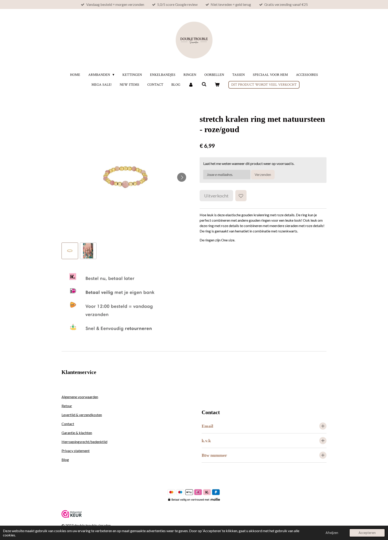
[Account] (190, 85)
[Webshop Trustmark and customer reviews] (72, 516)
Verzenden (263, 174)
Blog (65, 459)
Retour (67, 406)
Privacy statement (76, 450)
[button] (70, 251)
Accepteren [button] (367, 533)
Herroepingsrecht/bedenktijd (84, 441)
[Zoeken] (203, 84)
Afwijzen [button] (332, 533)
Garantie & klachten (77, 433)
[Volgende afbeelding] (181, 177)
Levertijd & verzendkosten (82, 415)
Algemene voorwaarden (80, 397)
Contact (68, 424)
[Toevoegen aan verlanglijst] (241, 195)
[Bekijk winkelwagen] (217, 85)
